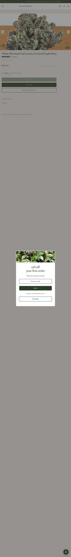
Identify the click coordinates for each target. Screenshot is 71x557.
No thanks (35, 299)
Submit (35, 288)
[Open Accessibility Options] (66, 552)
